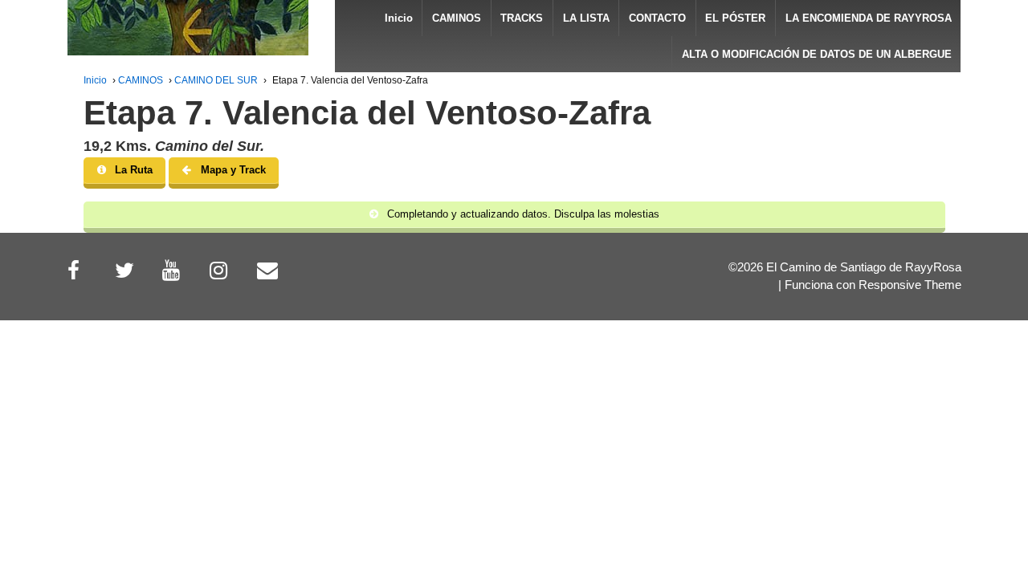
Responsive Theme (910, 285)
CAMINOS (456, 18)
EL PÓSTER (735, 18)
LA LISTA (586, 18)
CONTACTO (657, 18)
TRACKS (521, 18)
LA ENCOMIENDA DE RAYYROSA (868, 18)
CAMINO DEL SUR (216, 80)
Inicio (399, 18)
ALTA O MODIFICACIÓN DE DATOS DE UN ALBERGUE (817, 54)
